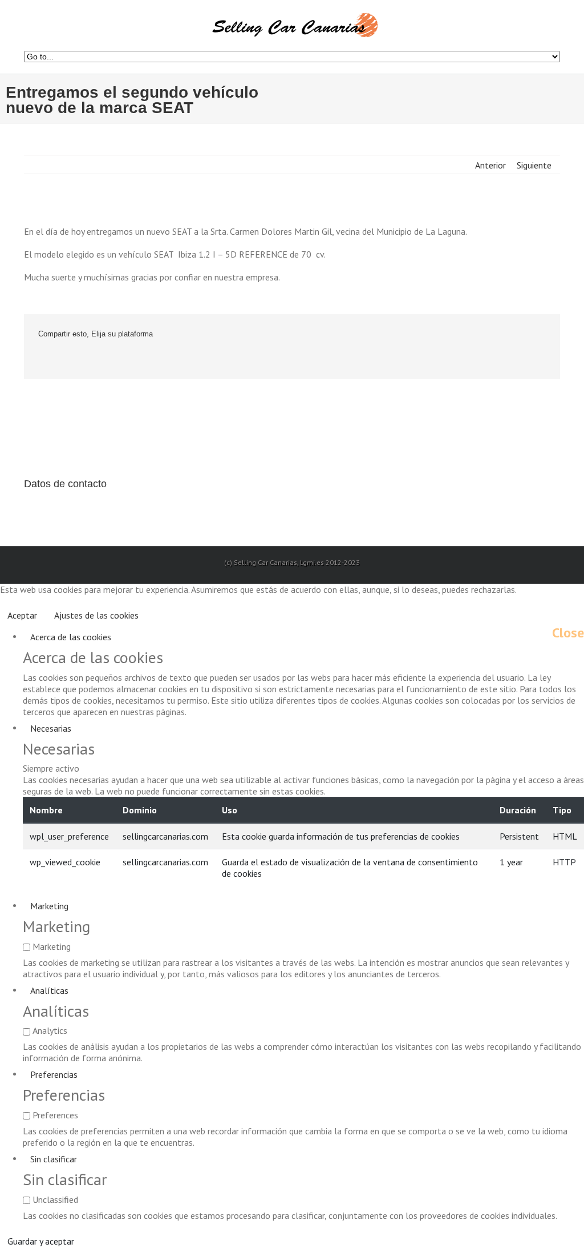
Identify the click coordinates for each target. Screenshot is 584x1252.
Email (195, 359)
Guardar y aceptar (40, 1241)
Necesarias (50, 728)
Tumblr (140, 359)
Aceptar (22, 615)
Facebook (40, 359)
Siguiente (534, 165)
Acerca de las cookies (70, 637)
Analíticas (49, 990)
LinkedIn (88, 359)
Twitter (63, 359)
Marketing (49, 906)
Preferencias (54, 1074)
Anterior (490, 165)
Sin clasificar (53, 1159)
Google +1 (167, 359)
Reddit (113, 359)
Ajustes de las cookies (96, 615)
